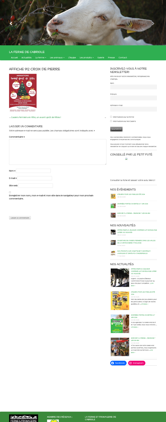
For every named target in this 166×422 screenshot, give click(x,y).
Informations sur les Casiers (124, 121)
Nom (12, 171)
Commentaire (17, 137)
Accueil (14, 57)
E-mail (13, 178)
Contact (123, 57)
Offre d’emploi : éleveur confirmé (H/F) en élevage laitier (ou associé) (144, 271)
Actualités (27, 57)
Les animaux (56, 57)
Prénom (113, 94)
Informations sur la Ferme (123, 117)
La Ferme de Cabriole (27, 52)
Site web (13, 185)
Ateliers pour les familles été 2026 (131, 194)
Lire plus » (144, 304)
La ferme (40, 57)
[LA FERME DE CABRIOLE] (131, 159)
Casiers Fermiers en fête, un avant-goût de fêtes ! (36, 117)
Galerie (101, 57)
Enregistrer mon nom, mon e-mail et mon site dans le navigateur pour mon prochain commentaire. (51, 197)
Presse (111, 57)
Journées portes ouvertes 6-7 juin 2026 (132, 204)
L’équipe (72, 57)
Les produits (86, 57)
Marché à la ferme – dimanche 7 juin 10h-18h (133, 213)
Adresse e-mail (116, 105)
